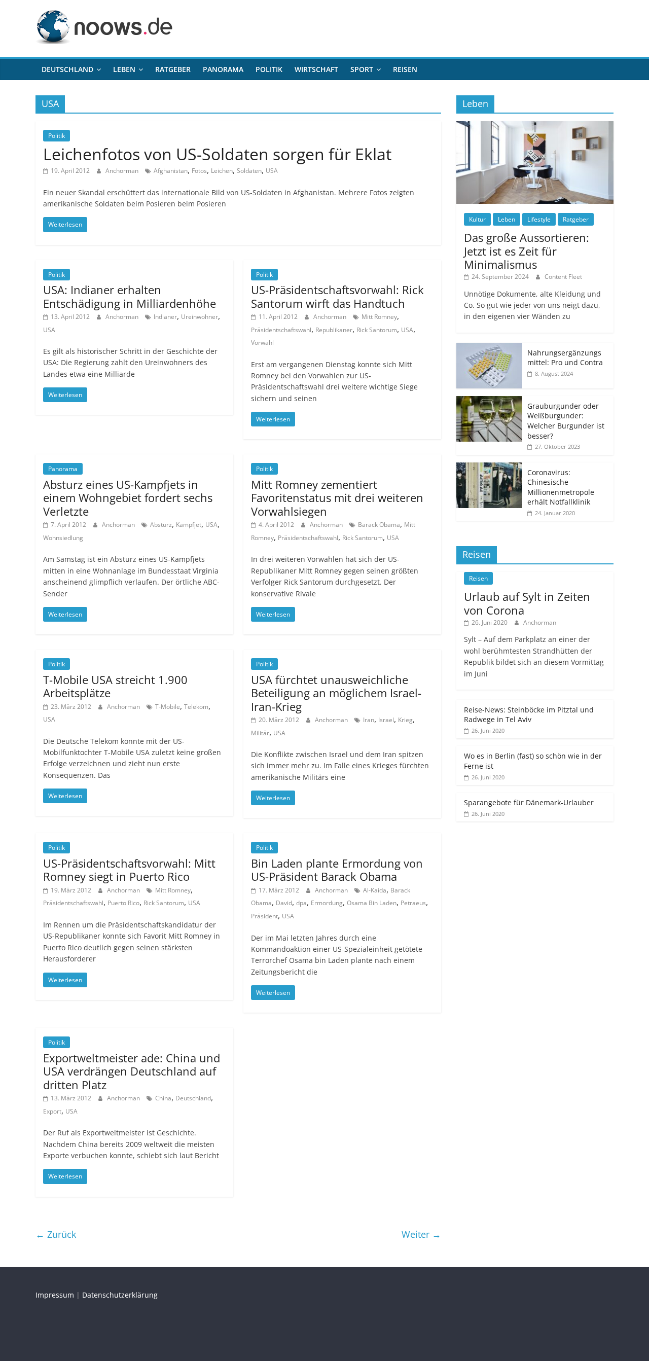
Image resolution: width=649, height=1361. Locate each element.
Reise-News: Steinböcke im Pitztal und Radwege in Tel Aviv (529, 715)
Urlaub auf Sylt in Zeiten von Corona (527, 603)
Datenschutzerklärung (120, 1295)
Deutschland (67, 69)
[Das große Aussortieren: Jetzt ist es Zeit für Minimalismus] (535, 126)
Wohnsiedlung (63, 537)
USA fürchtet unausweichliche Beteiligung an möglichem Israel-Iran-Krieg (336, 693)
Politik (269, 69)
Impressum (54, 1295)
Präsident (264, 916)
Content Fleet (563, 276)
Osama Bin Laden (371, 903)
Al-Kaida (374, 890)
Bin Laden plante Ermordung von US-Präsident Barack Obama (337, 869)
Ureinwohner (199, 316)
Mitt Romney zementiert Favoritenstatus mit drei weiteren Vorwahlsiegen (337, 498)
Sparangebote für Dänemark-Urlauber (529, 802)
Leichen (222, 170)
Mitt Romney (379, 316)
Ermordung (327, 903)
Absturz (161, 524)
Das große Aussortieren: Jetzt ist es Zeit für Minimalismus (526, 251)
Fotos (199, 170)
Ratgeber (173, 69)
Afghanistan (171, 170)
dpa (301, 903)
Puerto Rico (123, 903)
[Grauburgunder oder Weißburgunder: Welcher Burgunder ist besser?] (489, 401)
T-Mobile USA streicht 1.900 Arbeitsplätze (115, 686)
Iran (368, 719)
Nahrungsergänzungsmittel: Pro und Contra (565, 358)
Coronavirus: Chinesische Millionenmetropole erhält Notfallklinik (560, 487)
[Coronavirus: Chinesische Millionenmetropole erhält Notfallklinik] (489, 468)
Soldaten (249, 170)
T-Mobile (167, 706)
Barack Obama (379, 524)
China (163, 1098)
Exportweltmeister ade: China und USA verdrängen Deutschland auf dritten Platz (131, 1071)
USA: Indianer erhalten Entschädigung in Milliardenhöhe (129, 296)
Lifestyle (539, 219)
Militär (260, 733)
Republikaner (333, 330)
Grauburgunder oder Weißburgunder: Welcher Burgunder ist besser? (565, 421)
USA (272, 170)
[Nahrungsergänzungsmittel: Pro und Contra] (489, 348)
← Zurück (55, 1234)
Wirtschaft (316, 69)
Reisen (405, 69)
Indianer (165, 316)
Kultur (477, 219)
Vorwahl (262, 342)
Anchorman (122, 170)
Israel (386, 719)
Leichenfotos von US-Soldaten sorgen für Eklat (217, 154)
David (284, 903)
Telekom (196, 706)
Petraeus (413, 903)
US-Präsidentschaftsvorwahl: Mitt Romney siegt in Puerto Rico (129, 869)
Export (52, 1111)
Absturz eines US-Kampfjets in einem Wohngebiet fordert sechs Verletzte (127, 498)
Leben (124, 69)
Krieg (405, 719)
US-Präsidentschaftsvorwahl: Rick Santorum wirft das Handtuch (337, 296)
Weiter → (421, 1234)
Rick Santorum (376, 330)
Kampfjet (188, 524)
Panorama (223, 69)
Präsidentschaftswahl (281, 330)
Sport (361, 69)
